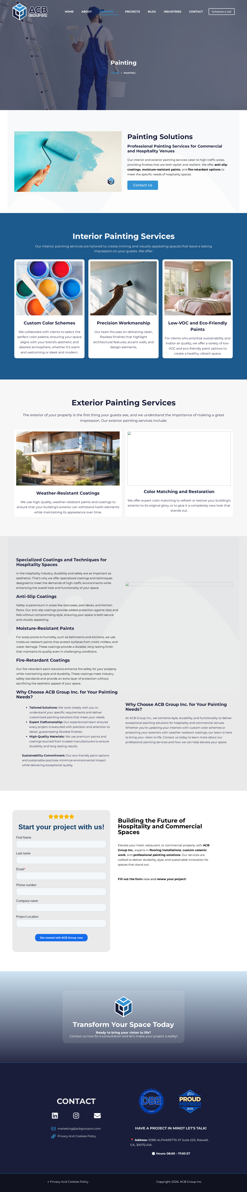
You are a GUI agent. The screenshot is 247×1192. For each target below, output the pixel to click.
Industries (172, 11)
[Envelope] (97, 1115)
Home (69, 11)
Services (106, 11)
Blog (152, 11)
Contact (196, 11)
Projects (132, 11)
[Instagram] (76, 1115)
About (86, 11)
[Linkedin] (55, 1115)
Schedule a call (221, 11)
